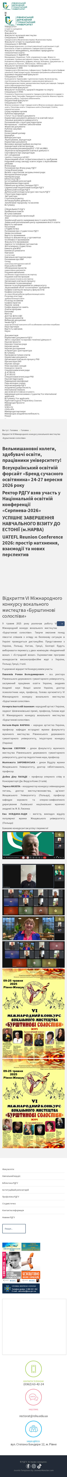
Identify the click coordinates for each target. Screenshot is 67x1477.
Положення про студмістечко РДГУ (21, 231)
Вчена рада (10, 165)
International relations (19, 390)
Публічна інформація (14, 113)
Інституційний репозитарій (18, 181)
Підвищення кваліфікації (16, 381)
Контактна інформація (13, 1210)
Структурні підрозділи (16, 194)
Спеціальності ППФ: (34, 95)
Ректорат (9, 31)
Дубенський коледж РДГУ (17, 189)
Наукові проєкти (13, 341)
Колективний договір (15, 133)
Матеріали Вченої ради (16, 174)
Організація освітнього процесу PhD (22, 359)
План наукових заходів (15, 365)
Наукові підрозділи (14, 378)
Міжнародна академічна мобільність (22, 413)
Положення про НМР (14, 259)
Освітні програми (13, 309)
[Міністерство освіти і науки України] (11, 1246)
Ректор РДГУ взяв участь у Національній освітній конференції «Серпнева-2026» (31, 501)
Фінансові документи (15, 126)
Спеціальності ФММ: (28, 38)
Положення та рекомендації (18, 283)
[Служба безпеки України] (21, 1288)
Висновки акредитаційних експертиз (23, 144)
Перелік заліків (12, 304)
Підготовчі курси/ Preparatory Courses (23, 400)
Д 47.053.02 (10, 374)
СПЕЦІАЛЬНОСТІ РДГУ (15, 209)
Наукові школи (12, 346)
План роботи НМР (13, 265)
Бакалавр (9, 311)
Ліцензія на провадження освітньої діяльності (27, 150)
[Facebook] (28, 1465)
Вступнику (10, 205)
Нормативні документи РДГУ (18, 337)
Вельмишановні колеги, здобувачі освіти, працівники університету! (32, 454)
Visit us (33, 1429)
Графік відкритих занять (17, 307)
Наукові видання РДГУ (15, 385)
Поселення (10, 226)
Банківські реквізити (15, 250)
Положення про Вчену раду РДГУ (20, 167)
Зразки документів (14, 318)
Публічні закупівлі (13, 128)
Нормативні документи (16, 141)
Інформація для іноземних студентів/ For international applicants (30, 395)
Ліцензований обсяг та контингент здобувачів (27, 287)
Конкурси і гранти (13, 368)
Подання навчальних (21, 273)
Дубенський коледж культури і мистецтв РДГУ (27, 191)
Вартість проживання (15, 235)
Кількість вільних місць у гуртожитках (23, 237)
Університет (13, 27)
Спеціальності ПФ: (34, 105)
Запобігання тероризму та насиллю (22, 202)
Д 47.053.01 (10, 372)
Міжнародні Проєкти (14, 402)
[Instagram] (33, 1465)
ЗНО (7, 218)
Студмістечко (9, 1203)
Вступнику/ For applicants (17, 398)
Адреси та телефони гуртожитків (21, 244)
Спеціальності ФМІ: (35, 69)
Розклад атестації (14, 297)
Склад (18, 262)
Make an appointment (33, 1369)
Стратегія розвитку (14, 198)
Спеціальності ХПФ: (34, 81)
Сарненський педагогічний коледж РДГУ (24, 187)
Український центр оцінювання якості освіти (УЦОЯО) (30, 220)
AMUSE (8, 404)
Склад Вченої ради (14, 170)
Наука (7, 332)
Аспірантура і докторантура (18, 350)
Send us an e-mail (33, 1397)
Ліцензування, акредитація (18, 139)
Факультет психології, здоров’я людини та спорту (29, 89)
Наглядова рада (12, 176)
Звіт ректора (11, 196)
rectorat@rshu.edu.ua (33, 1416)
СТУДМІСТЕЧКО (12, 228)
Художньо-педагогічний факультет (21, 74)
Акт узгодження (17, 155)
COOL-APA (9, 409)
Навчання (10, 253)
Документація (11, 335)
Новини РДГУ (8, 1217)
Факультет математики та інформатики (24, 65)
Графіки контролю (25, 292)
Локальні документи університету (21, 120)
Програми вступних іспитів (17, 354)
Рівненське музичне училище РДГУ (21, 185)
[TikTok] (39, 1465)
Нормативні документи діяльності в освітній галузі (29, 117)
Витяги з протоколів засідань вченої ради (25, 172)
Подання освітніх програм (19, 277)
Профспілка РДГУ (10, 1196)
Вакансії (8, 131)
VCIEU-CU (9, 407)
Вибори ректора (13, 137)
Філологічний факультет (16, 87)
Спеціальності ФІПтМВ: (32, 46)
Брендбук (9, 135)
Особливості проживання (17, 239)
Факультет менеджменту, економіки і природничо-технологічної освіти (29, 51)
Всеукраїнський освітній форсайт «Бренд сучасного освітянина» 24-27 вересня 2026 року (32, 476)
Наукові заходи (12, 363)
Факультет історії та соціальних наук (22, 41)
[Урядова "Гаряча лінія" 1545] (31, 1246)
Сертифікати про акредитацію (20, 152)
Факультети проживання (17, 241)
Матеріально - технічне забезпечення (23, 124)
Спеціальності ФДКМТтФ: (34, 59)
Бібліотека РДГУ (12, 178)
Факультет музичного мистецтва (20, 35)
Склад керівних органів (16, 111)
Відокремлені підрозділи (17, 183)
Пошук (8, 416)
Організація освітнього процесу (20, 281)
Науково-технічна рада (16, 344)
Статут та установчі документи (20, 115)
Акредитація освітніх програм (19, 146)
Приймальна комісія (14, 211)
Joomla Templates (22, 1470)
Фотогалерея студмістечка (18, 246)
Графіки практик (13, 302)
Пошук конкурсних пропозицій (19, 215)
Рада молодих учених (15, 383)
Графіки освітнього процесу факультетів (24, 289)
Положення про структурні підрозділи (23, 122)
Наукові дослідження (15, 348)
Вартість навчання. (14, 328)
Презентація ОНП (13, 361)
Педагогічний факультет (16, 100)
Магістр (8, 313)
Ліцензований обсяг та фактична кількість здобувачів (31, 159)
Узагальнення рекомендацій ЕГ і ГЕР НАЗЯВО (26, 148)
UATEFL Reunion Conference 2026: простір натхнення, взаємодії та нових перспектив (32, 546)
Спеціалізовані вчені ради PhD (19, 376)
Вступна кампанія (13, 213)
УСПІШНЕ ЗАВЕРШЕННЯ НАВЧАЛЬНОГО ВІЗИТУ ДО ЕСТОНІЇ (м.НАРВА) (31, 524)
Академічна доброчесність (18, 387)
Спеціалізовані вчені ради (17, 370)
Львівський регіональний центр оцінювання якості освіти (32, 222)
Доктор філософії (13, 315)
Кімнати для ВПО (13, 248)
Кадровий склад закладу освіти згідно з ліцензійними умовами (31, 162)
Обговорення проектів (15, 269)
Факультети (10, 33)
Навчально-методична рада (18, 257)
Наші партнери (12, 326)
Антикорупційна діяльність (18, 200)
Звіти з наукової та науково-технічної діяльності (28, 339)
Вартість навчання (13, 224)
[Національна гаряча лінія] (31, 1267)
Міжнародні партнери (15, 411)
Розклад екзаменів (14, 300)
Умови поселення (13, 233)
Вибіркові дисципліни (15, 320)
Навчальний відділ (11, 1176)
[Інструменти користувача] (61, 623)
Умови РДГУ (32, 323)
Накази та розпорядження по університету (26, 285)
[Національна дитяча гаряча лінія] (11, 1267)
